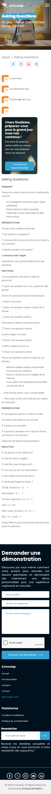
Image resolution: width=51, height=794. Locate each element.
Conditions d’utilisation (13, 715)
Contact (6, 691)
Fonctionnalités (9, 679)
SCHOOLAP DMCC (32, 788)
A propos (6, 685)
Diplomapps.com (10, 696)
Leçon (6, 57)
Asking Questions (26, 57)
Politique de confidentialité (15, 721)
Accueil (5, 673)
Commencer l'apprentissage (19, 166)
